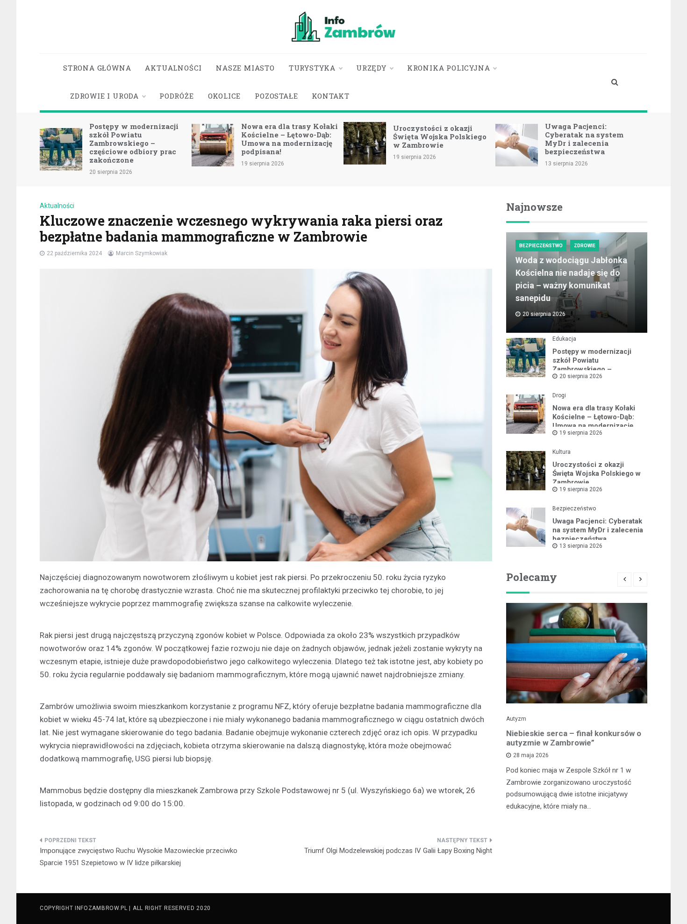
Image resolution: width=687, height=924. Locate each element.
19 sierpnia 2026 (580, 433)
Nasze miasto (245, 67)
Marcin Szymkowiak (141, 253)
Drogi (559, 395)
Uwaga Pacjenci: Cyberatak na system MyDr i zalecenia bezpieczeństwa (584, 139)
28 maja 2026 (531, 755)
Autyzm (516, 719)
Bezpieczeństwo (541, 245)
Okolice (224, 95)
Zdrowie (584, 245)
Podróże (176, 95)
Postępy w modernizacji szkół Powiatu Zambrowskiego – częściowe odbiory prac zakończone (134, 143)
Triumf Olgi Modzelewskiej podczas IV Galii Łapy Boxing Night (398, 850)
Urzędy (371, 67)
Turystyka (312, 67)
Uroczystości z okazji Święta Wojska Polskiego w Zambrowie (440, 136)
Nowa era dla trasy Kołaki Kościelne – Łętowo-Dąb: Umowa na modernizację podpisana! (289, 139)
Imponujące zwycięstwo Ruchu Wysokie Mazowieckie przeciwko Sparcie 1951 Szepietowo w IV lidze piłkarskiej (138, 856)
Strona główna (97, 67)
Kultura (561, 452)
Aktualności (173, 67)
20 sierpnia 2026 (580, 376)
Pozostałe (276, 95)
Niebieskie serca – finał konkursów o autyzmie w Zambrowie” (573, 738)
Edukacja (564, 339)
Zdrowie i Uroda (104, 95)
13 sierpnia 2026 (580, 546)
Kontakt (331, 95)
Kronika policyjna (448, 67)
